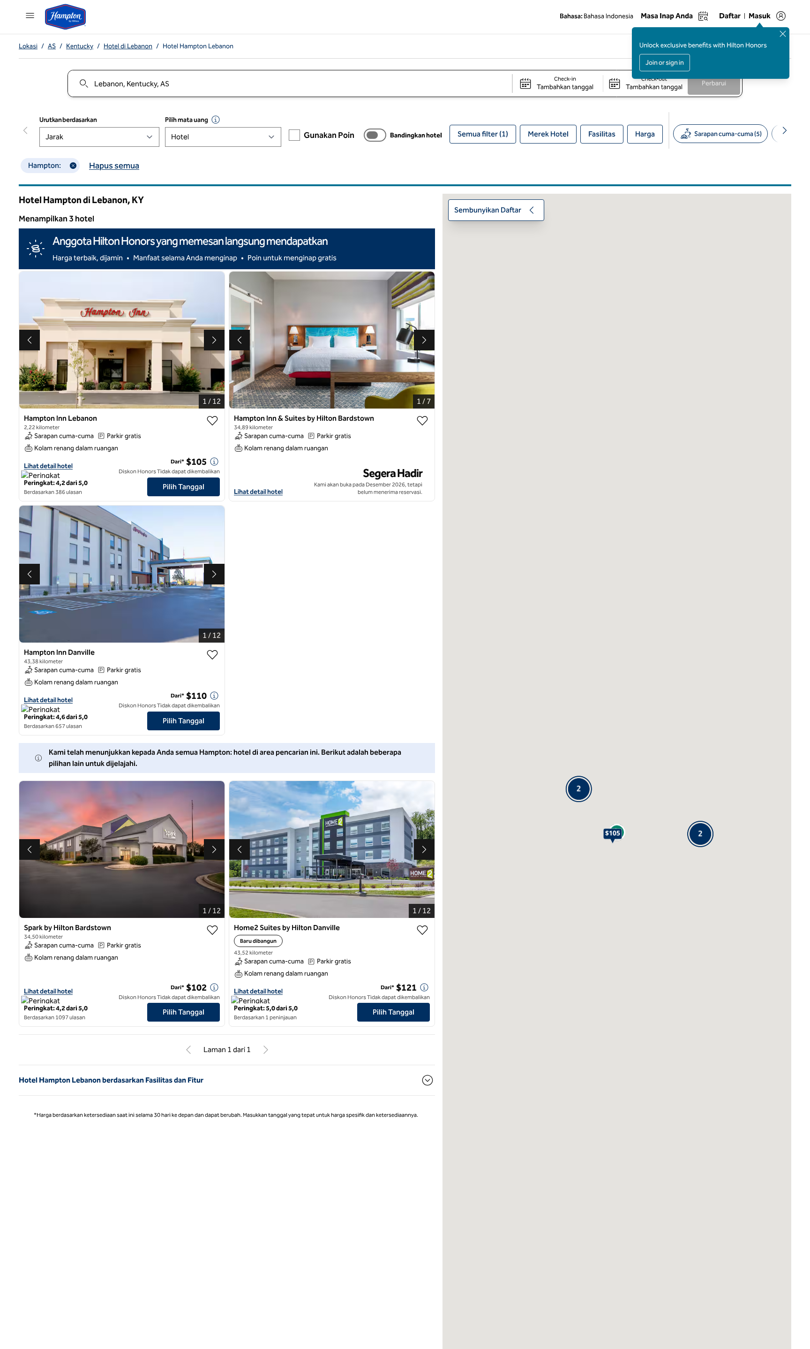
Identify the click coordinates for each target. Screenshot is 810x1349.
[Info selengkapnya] (214, 461)
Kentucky (79, 46)
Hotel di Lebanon (128, 46)
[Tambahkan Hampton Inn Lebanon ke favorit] (212, 420)
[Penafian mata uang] (215, 119)
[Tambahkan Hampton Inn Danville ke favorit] (212, 654)
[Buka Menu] (30, 15)
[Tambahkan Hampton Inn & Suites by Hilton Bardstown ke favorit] (422, 420)
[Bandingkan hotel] (375, 135)
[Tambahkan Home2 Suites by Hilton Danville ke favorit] (422, 930)
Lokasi (28, 46)
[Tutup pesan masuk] (782, 33)
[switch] (375, 135)
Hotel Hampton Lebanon (198, 46)
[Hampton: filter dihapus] (73, 165)
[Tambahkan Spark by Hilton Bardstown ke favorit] (212, 930)
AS (52, 46)
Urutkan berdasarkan (68, 120)
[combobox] (289, 83)
